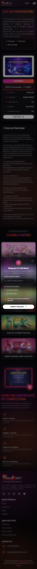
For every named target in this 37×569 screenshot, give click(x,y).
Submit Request (17, 307)
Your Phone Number (12, 276)
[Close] (32, 260)
